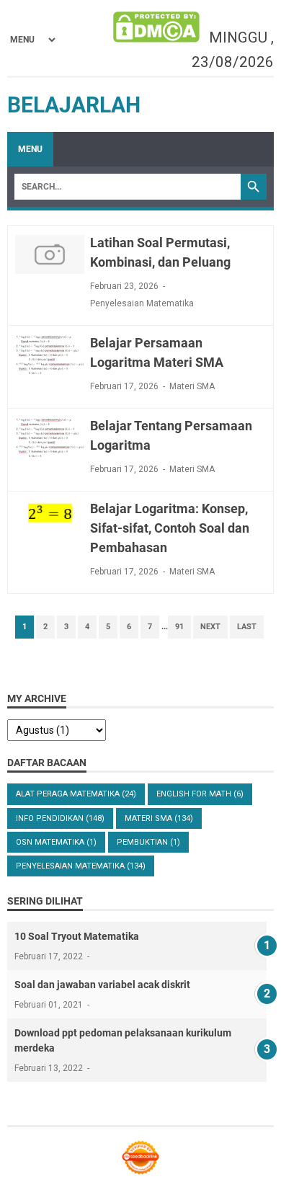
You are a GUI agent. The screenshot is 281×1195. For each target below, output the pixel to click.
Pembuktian (148, 842)
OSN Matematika (56, 842)
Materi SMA (192, 386)
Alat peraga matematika (76, 794)
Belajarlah (73, 104)
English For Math (200, 794)
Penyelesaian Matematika (142, 303)
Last (247, 626)
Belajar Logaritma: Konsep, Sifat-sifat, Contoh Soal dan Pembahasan (169, 528)
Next (210, 626)
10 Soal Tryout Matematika (76, 936)
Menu (30, 149)
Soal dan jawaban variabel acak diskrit (102, 984)
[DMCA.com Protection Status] (156, 28)
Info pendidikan (60, 818)
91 (179, 626)
